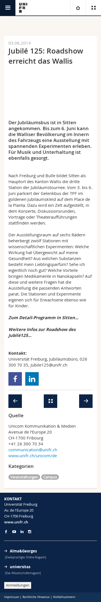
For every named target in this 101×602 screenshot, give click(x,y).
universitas (20, 566)
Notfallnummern (64, 597)
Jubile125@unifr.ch (49, 365)
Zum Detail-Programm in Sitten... (43, 318)
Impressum (11, 597)
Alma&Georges (23, 551)
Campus (50, 476)
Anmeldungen (17, 585)
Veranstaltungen (24, 476)
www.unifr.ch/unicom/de (32, 455)
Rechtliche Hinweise (36, 597)
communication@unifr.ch (32, 449)
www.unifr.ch (16, 522)
